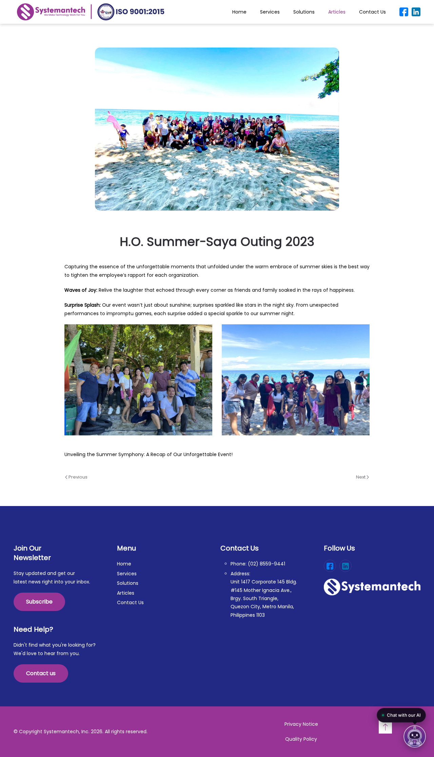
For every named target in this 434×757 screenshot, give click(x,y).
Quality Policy (301, 739)
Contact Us (372, 11)
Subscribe (39, 602)
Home (239, 11)
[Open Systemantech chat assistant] (414, 737)
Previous (77, 477)
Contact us (41, 673)
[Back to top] (385, 727)
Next (361, 477)
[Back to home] (90, 12)
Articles (337, 11)
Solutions (304, 11)
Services (270, 11)
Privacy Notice (301, 724)
